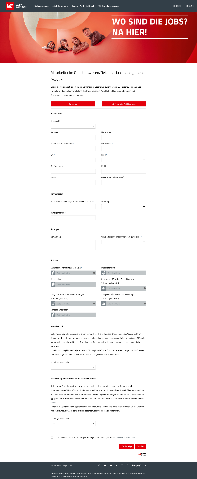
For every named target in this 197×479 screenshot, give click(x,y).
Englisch (190, 6)
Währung (106, 201)
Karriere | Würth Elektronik (82, 6)
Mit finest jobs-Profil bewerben (124, 104)
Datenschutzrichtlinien (124, 437)
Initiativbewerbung (60, 6)
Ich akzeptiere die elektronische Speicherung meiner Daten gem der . (95, 437)
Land (104, 154)
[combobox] (73, 126)
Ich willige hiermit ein (60, 362)
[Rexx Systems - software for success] (142, 454)
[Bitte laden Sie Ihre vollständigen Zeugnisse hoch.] (145, 288)
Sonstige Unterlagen (59, 309)
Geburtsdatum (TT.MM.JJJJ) (112, 177)
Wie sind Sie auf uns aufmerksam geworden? (121, 236)
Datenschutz (56, 465)
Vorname (55, 132)
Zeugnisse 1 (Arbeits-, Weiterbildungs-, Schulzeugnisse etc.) (118, 281)
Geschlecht (55, 121)
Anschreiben (56, 279)
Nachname (106, 132)
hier (53, 402)
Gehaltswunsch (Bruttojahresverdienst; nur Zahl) (72, 201)
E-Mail (54, 177)
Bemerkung (56, 236)
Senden (140, 446)
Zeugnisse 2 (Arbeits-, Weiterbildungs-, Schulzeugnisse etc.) (67, 296)
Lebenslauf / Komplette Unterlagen (66, 267)
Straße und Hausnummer (62, 143)
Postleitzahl (107, 143)
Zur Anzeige (127, 446)
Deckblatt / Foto (108, 267)
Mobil (103, 166)
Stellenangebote (42, 6)
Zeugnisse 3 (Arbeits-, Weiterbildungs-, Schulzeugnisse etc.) (118, 296)
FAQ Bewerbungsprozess (108, 6)
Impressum (67, 465)
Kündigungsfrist (58, 212)
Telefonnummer (58, 166)
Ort (53, 154)
